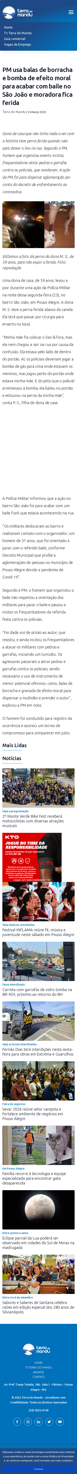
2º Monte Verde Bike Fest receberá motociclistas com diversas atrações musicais (33, 821)
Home (8, 27)
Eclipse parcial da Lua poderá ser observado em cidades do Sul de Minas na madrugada (38, 1243)
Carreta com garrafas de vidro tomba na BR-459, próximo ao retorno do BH (37, 992)
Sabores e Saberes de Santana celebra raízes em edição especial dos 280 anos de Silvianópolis (38, 1307)
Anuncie (38, 1372)
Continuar (38, 1469)
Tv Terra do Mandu (18, 33)
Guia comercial (14, 38)
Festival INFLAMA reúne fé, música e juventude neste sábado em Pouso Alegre (38, 932)
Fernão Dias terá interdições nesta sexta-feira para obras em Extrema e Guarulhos (37, 1051)
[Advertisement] (38, 452)
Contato (39, 1376)
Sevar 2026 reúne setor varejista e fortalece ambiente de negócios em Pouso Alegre (32, 1114)
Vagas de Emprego (17, 44)
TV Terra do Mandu (38, 1367)
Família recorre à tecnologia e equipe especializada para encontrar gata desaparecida (34, 1178)
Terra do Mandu (14, 112)
